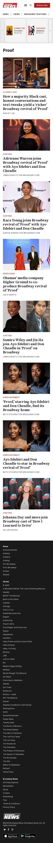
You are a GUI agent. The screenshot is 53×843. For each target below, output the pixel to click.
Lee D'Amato (9, 295)
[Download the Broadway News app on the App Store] (11, 836)
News (6, 14)
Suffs (5, 712)
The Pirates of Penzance (13, 751)
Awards (6, 574)
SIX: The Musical (10, 698)
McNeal (6, 670)
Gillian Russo (10, 530)
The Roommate (9, 758)
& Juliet (6, 585)
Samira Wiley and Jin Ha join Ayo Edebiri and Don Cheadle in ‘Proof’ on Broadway (23, 346)
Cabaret (6, 603)
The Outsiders (9, 747)
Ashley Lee (9, 113)
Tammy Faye (8, 722)
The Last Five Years (11, 737)
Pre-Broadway (9, 564)
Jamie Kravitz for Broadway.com (21, 175)
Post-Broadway (9, 567)
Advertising (8, 796)
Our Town (7, 687)
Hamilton (7, 638)
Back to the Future (11, 599)
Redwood (7, 691)
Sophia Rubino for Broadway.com (21, 233)
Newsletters (8, 786)
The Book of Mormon (12, 726)
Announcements (10, 550)
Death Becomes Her (11, 613)
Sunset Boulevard (10, 715)
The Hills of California (12, 733)
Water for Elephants (11, 765)
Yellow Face (8, 772)
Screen (6, 571)
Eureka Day (8, 620)
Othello (6, 684)
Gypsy (6, 631)
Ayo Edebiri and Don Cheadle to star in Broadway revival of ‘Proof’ (26, 463)
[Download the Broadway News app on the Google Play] (28, 836)
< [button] (2, 30)
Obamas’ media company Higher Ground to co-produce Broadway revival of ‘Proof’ (25, 284)
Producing (9, 273)
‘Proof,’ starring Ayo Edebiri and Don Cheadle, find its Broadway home (26, 406)
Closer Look (10, 92)
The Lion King (9, 740)
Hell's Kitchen (9, 645)
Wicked (6, 768)
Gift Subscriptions (10, 782)
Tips (5, 800)
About (5, 789)
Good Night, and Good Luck (15, 627)
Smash (6, 701)
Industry (6, 553)
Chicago (6, 606)
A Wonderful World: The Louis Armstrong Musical (24, 589)
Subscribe (42, 5)
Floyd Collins (8, 624)
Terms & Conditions (11, 803)
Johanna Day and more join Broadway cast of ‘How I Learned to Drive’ (25, 521)
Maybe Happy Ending (12, 666)
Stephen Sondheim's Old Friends (17, 705)
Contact (6, 793)
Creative (6, 557)
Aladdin (6, 592)
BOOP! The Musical (11, 596)
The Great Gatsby (10, 729)
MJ (4, 663)
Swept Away (8, 719)
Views (16, 14)
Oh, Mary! (7, 677)
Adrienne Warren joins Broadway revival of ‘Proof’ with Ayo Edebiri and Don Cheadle (25, 164)
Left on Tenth (9, 659)
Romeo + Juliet (9, 694)
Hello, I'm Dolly (9, 648)
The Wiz (6, 761)
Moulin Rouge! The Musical (14, 673)
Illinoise (6, 652)
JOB (5, 655)
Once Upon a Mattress (12, 680)
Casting (7, 154)
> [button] (50, 30)
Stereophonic (9, 708)
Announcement (11, 397)
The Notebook (9, 744)
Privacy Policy (9, 807)
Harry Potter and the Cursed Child (17, 641)
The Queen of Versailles (13, 754)
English (6, 617)
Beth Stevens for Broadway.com (21, 414)
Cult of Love (8, 610)
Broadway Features (35, 14)
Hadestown (8, 634)
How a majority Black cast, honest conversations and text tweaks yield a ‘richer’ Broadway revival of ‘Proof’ (25, 102)
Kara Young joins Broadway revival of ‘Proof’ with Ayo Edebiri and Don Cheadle (26, 224)
